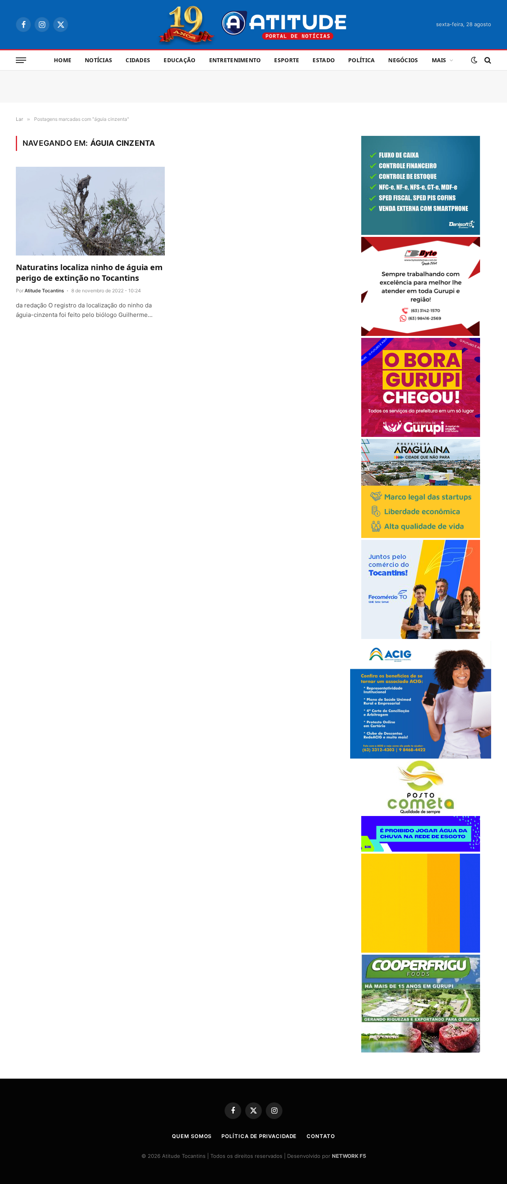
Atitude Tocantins (44, 291)
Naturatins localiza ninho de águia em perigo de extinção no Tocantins (89, 272)
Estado (324, 60)
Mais (439, 60)
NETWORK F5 (349, 1156)
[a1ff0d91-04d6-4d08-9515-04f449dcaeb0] (420, 636)
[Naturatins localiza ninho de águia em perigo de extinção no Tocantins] (90, 211)
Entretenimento (235, 60)
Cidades (138, 60)
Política (361, 60)
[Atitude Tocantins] (253, 24)
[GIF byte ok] (420, 333)
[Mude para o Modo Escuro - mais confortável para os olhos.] (474, 60)
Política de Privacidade (259, 1136)
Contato (321, 1136)
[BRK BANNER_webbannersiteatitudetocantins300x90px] (420, 849)
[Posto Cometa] (420, 811)
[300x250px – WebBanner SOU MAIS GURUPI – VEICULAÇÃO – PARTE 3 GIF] (420, 434)
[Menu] (21, 60)
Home (62, 60)
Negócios (403, 60)
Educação (179, 60)
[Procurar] (487, 60)
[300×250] (420, 950)
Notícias (98, 60)
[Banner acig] (420, 756)
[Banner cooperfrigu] (420, 1050)
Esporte (286, 60)
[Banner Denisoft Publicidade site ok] (420, 232)
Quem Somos (192, 1136)
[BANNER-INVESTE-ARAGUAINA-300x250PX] (420, 535)
